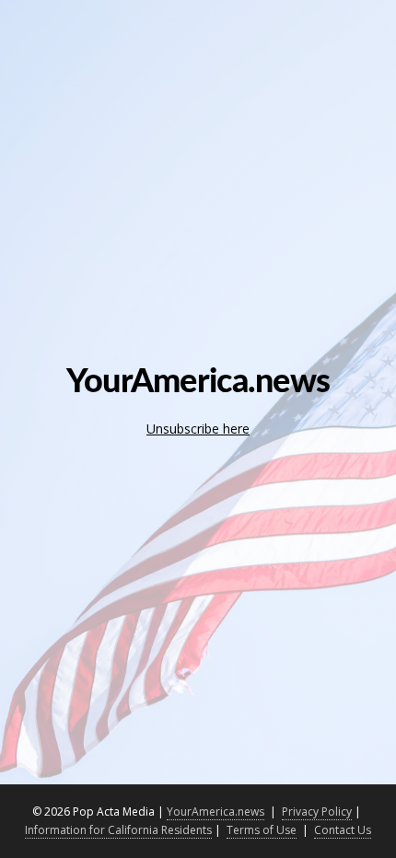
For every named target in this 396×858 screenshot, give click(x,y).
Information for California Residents (118, 830)
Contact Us (342, 830)
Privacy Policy (317, 811)
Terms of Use (262, 830)
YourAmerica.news (215, 811)
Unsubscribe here (198, 428)
